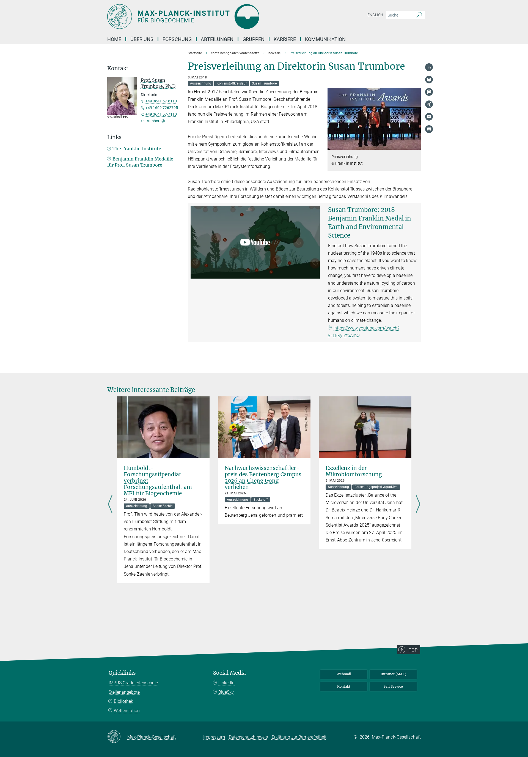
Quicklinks (122, 673)
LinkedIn (226, 682)
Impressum (214, 737)
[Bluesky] (429, 79)
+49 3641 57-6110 (161, 101)
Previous (110, 504)
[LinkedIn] (429, 67)
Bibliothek (123, 701)
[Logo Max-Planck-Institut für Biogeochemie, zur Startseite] (210, 16)
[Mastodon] (429, 92)
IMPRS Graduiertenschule (133, 682)
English (375, 15)
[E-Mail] (429, 117)
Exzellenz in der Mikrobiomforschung (354, 471)
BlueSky (226, 692)
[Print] (429, 129)
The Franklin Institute (136, 148)
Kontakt (343, 686)
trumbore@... (156, 121)
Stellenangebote (124, 692)
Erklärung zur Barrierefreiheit (299, 737)
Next (418, 504)
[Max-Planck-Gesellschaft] (117, 737)
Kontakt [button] (117, 68)
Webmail (344, 674)
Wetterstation (127, 710)
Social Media (229, 673)
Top (413, 650)
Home (114, 39)
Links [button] (114, 137)
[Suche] (419, 15)
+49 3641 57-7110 (161, 114)
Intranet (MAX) (393, 674)
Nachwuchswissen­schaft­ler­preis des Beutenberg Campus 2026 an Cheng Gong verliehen (263, 477)
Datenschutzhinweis (248, 737)
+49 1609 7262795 (161, 107)
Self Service (393, 686)
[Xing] (429, 104)
